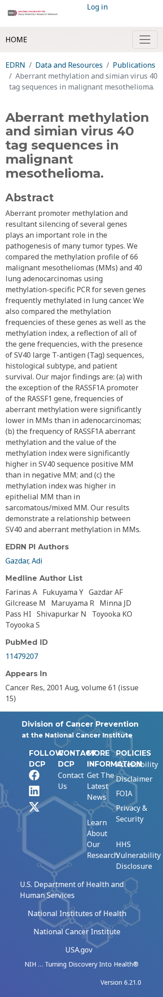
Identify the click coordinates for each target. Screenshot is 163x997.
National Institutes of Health (77, 913)
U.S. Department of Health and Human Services (72, 889)
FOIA (124, 793)
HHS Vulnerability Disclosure (138, 855)
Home (16, 40)
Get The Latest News (100, 786)
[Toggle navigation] (145, 39)
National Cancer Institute (77, 932)
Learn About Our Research (102, 839)
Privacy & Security (131, 813)
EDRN (15, 65)
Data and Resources (69, 65)
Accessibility (137, 764)
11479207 (21, 656)
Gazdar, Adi (24, 561)
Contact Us (71, 780)
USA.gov (78, 950)
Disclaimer (134, 779)
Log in (97, 7)
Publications (134, 65)
